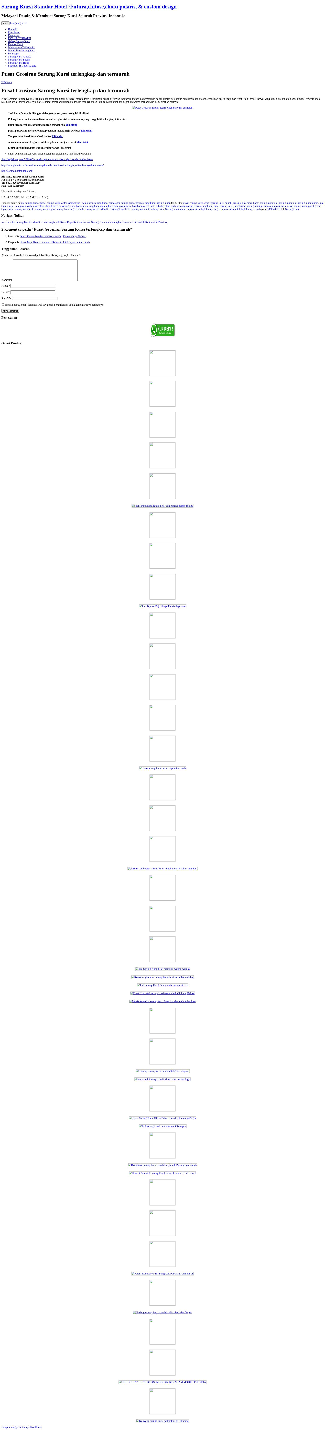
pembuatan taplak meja (273, 206)
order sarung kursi (71, 203)
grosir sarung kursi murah (218, 203)
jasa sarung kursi (29, 203)
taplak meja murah (251, 209)
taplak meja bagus (210, 209)
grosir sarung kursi (193, 203)
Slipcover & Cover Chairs (22, 65)
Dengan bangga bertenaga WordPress (21, 1427)
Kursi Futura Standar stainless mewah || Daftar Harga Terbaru (53, 236)
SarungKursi (292, 209)
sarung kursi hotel (121, 209)
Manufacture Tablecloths (21, 47)
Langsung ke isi (18, 23)
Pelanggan (13, 53)
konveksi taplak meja (119, 206)
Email (5, 292)
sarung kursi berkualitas (97, 209)
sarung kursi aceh (24, 209)
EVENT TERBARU (19, 38)
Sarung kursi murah (175, 209)
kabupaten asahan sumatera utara (32, 206)
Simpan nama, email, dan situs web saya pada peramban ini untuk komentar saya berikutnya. (54, 304)
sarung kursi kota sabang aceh (148, 209)
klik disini (71, 124)
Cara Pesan (14, 32)
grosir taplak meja (242, 203)
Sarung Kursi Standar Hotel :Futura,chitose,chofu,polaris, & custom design (89, 7)
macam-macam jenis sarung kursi (194, 206)
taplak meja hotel (231, 209)
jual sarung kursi (283, 203)
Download (13, 35)
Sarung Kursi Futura (19, 59)
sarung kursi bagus (45, 209)
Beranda (12, 29)
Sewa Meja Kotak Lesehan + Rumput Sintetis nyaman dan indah (55, 242)
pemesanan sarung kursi (121, 203)
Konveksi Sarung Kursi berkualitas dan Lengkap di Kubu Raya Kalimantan (43, 222)
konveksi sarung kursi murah (91, 206)
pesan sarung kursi (145, 203)
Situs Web (6, 298)
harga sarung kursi (263, 203)
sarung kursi (163, 203)
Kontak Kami (15, 44)
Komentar (6, 279)
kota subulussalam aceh (163, 206)
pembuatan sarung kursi (94, 203)
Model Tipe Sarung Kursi (21, 50)
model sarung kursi (50, 203)
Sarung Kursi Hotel (18, 62)
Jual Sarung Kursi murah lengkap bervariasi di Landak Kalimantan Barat (126, 222)
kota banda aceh (140, 206)
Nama (5, 285)
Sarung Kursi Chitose (19, 56)
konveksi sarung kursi (63, 206)
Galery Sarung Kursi (19, 41)
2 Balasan (6, 82)
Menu (5, 23)
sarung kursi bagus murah (70, 209)
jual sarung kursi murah (305, 203)
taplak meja (194, 209)
